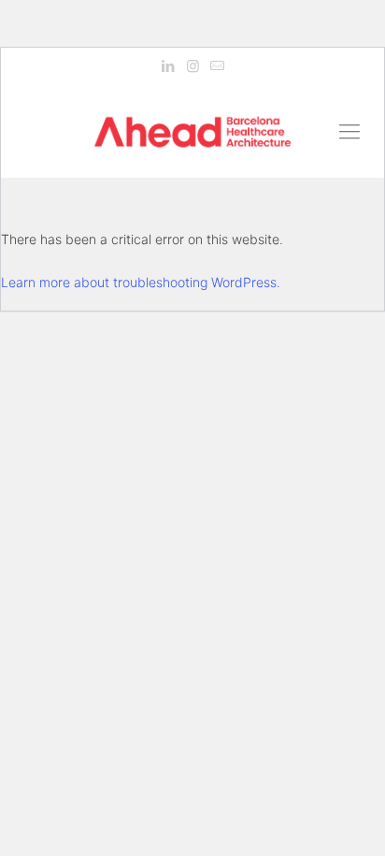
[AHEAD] (192, 131)
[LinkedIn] (168, 66)
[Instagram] (193, 66)
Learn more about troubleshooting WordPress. (140, 282)
